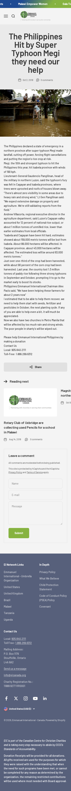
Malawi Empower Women (32, 3)
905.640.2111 (19, 638)
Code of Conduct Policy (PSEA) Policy (53, 597)
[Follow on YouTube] (35, 698)
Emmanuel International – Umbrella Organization (18, 576)
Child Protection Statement (49, 587)
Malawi (8, 606)
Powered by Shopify (55, 720)
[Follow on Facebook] (6, 698)
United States (12, 587)
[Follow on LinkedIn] (45, 698)
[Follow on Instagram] (25, 698)
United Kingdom (13, 593)
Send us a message (15, 668)
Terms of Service (35, 472)
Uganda (8, 619)
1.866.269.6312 (23, 643)
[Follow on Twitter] (16, 698)
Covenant (45, 606)
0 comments (47, 80)
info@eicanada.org (15, 675)
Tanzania (9, 613)
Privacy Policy (15, 472)
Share (38, 367)
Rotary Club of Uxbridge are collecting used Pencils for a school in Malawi (29, 427)
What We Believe (49, 578)
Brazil (7, 600)
